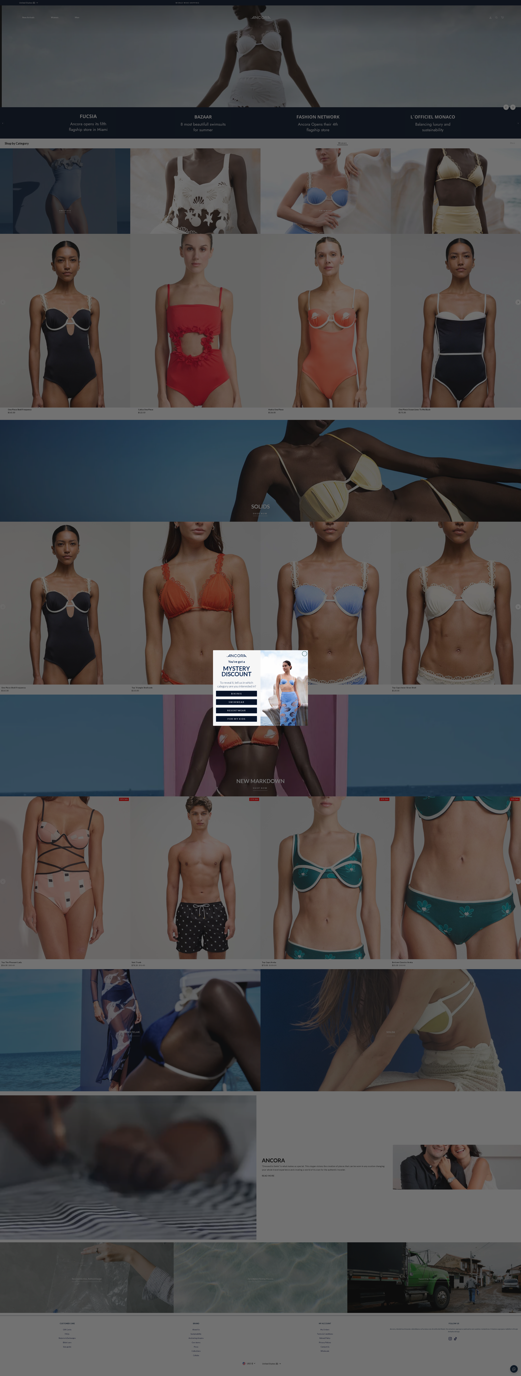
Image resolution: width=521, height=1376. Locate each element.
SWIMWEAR (236, 702)
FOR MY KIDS (237, 719)
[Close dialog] (304, 653)
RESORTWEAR (236, 710)
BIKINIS (236, 693)
